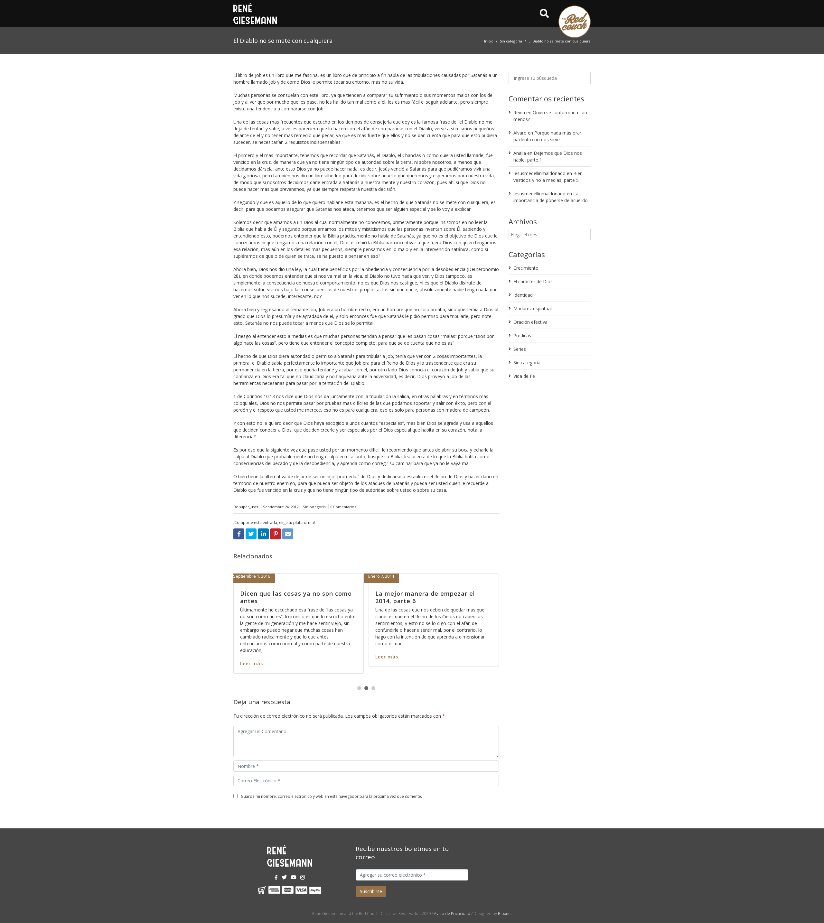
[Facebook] (276, 877)
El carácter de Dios (533, 281)
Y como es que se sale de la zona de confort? (366, 597)
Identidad (523, 295)
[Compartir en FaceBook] (238, 533)
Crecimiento (525, 268)
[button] (359, 688)
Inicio (488, 41)
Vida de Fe (524, 376)
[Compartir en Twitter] (251, 533)
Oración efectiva (530, 322)
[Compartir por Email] (287, 533)
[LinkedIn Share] (263, 533)
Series (519, 349)
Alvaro (520, 133)
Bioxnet (505, 913)
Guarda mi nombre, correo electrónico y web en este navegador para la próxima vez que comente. (331, 796)
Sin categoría (511, 41)
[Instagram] (302, 877)
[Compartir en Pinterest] (275, 533)
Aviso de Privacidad (452, 913)
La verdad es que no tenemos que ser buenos (498, 597)
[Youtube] (293, 877)
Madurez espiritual (532, 308)
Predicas (522, 335)
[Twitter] (284, 877)
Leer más (321, 663)
